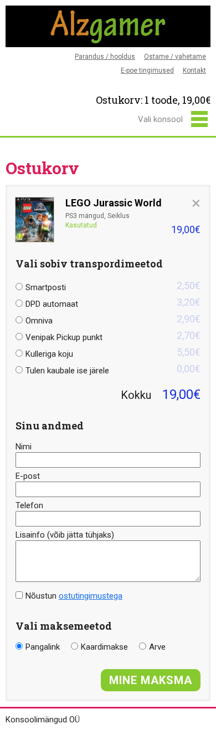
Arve (157, 647)
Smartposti (112, 286)
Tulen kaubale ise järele (112, 369)
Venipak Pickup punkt (112, 336)
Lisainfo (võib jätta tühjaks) (65, 535)
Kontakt (194, 70)
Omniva (112, 319)
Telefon (29, 505)
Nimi (24, 447)
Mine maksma (150, 680)
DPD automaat (112, 302)
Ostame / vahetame (175, 56)
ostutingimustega (90, 596)
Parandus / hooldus (105, 56)
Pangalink (42, 647)
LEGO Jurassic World (113, 203)
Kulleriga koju (112, 352)
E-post (28, 476)
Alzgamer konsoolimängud (108, 26)
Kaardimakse (104, 647)
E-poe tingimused (147, 70)
